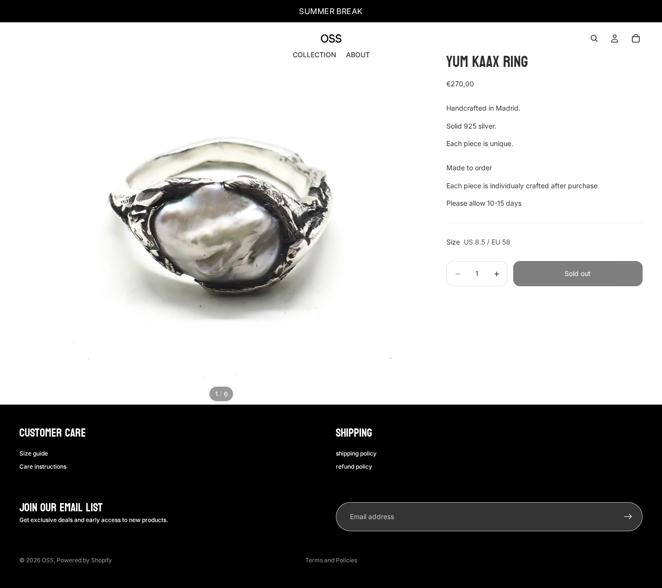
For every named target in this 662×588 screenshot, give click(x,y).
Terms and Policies (331, 560)
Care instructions (42, 466)
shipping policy (356, 453)
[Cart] (635, 38)
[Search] (594, 38)
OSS (48, 560)
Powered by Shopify (84, 560)
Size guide (33, 453)
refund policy (354, 466)
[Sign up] (628, 516)
